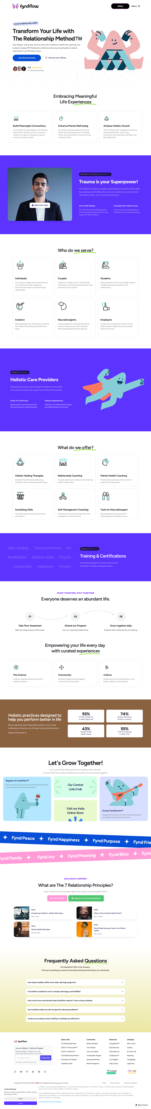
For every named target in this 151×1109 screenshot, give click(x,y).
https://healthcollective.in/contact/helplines (47, 1102)
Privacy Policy (115, 1083)
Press (104, 1083)
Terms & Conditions (130, 1083)
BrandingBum (56, 1083)
